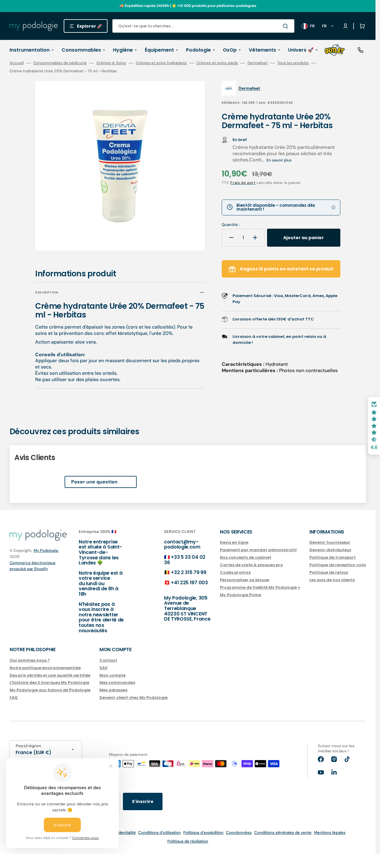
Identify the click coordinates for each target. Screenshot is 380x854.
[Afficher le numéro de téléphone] (360, 50)
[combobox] (203, 26)
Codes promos (235, 572)
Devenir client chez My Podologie (133, 697)
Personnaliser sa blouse (244, 580)
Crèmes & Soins (111, 63)
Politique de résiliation (187, 841)
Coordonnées (239, 832)
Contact (108, 660)
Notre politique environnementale (45, 668)
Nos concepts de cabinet (245, 557)
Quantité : (231, 224)
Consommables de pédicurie (60, 63)
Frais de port (242, 182)
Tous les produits (293, 63)
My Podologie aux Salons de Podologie (50, 690)
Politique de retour (328, 572)
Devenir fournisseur (329, 542)
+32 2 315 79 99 (188, 572)
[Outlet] (334, 50)
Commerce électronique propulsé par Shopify (33, 565)
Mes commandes (117, 682)
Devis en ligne (234, 542)
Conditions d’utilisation (159, 832)
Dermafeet (258, 63)
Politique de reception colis (337, 565)
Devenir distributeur (330, 550)
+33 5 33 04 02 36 (184, 560)
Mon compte (112, 675)
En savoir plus (279, 160)
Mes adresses (113, 690)
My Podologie (46, 550)
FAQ (14, 697)
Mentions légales (329, 832)
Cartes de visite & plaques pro (251, 565)
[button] (361, 26)
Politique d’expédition (203, 832)
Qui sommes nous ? (30, 660)
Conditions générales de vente (283, 832)
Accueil (17, 63)
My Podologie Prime (240, 595)
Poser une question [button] (94, 482)
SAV (103, 668)
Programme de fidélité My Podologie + (260, 587)
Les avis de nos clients (332, 580)
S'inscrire (143, 801)
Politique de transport (332, 557)
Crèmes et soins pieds (217, 63)
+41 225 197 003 (189, 582)
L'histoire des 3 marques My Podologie (49, 682)
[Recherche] (286, 26)
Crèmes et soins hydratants (161, 63)
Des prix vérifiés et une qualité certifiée (50, 675)
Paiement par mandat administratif (258, 550)
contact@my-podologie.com (182, 544)
